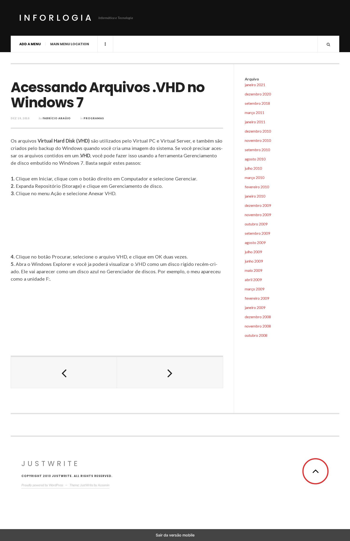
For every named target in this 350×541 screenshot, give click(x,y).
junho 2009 (254, 261)
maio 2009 (253, 270)
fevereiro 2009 (257, 298)
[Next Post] (170, 372)
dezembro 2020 (258, 94)
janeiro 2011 (255, 121)
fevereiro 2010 (257, 186)
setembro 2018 (257, 103)
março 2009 (254, 289)
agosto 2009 (255, 242)
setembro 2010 (257, 149)
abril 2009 (253, 279)
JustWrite (50, 463)
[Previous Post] (64, 372)
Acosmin (103, 485)
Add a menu (30, 44)
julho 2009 (253, 251)
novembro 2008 (258, 326)
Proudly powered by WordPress (42, 485)
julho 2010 (253, 168)
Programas (94, 118)
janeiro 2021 (255, 84)
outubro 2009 (256, 224)
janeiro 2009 (255, 307)
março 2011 (254, 112)
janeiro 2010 (255, 196)
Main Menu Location (69, 44)
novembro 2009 (258, 214)
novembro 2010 (258, 140)
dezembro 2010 (258, 131)
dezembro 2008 (258, 316)
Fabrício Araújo (57, 118)
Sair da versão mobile (175, 535)
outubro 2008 (256, 335)
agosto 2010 (255, 159)
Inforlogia (56, 18)
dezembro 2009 (258, 205)
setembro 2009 (257, 233)
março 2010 (254, 177)
